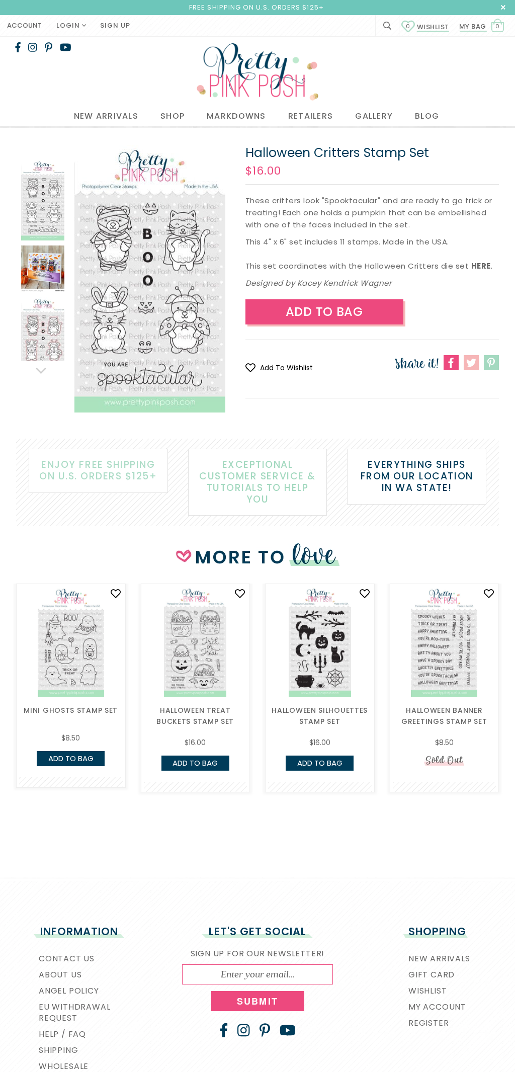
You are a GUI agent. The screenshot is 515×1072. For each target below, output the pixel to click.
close (503, 7)
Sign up (115, 25)
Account (24, 25)
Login (69, 25)
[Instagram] (32, 47)
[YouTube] (65, 47)
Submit (257, 1001)
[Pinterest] (48, 47)
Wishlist (427, 27)
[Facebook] (18, 47)
